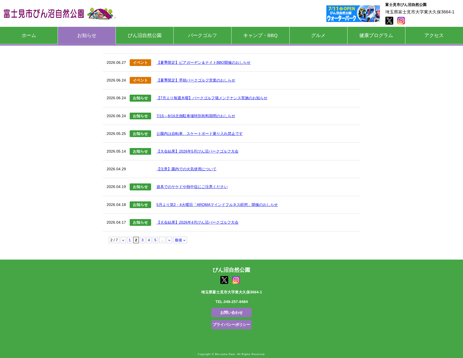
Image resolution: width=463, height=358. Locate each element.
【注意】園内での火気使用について (186, 169)
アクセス (434, 35)
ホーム (29, 35)
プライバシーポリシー (231, 324)
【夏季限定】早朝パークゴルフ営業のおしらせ (195, 80)
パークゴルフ (202, 35)
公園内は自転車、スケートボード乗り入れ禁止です (199, 133)
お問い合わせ (231, 312)
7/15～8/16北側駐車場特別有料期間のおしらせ (195, 116)
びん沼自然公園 (145, 35)
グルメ (318, 35)
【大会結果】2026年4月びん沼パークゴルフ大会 (197, 222)
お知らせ (86, 35)
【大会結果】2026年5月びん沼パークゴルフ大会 (197, 151)
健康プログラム (376, 35)
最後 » (180, 240)
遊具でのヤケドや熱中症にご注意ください (192, 186)
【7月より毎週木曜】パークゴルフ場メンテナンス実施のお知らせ (211, 98)
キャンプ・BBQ (260, 35)
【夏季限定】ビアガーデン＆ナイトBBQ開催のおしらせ (203, 62)
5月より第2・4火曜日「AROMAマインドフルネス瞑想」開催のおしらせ (217, 204)
